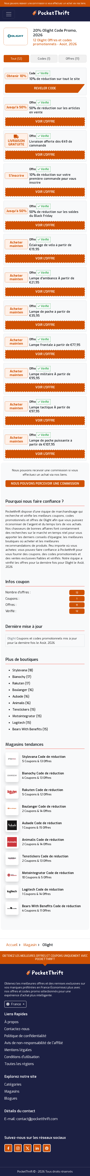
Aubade (20, 696)
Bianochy (21, 677)
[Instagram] (18, 1148)
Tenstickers (23, 710)
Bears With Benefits (30, 729)
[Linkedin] (37, 1148)
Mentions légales (18, 1050)
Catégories (12, 1084)
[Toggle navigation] (9, 14)
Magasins (11, 1091)
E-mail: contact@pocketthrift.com (31, 1119)
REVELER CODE (45, 88)
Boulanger (22, 690)
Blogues (10, 1098)
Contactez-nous (16, 1029)
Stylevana (22, 670)
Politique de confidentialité (25, 1036)
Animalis (21, 703)
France (16, 1004)
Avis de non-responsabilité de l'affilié (33, 1043)
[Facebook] (8, 1148)
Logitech (21, 723)
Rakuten (21, 683)
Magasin (30, 945)
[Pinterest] (47, 1148)
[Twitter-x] (27, 1148)
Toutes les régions (19, 1064)
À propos (11, 1022)
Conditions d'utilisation (21, 1057)
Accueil (12, 945)
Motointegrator (27, 716)
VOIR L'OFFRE (45, 121)
